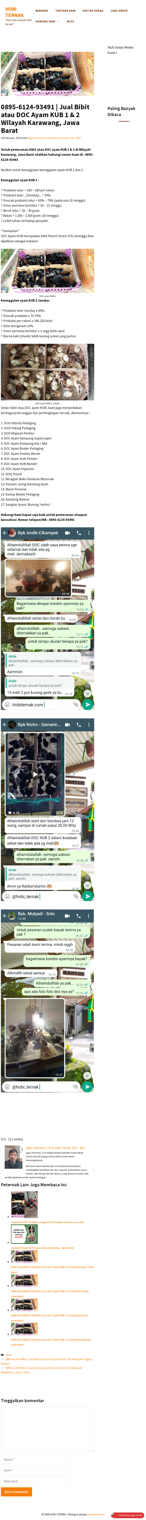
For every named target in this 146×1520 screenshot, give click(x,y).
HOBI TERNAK (14, 12)
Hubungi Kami (45, 21)
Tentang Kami (65, 10)
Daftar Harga (93, 10)
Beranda (42, 10)
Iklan (9, 1355)
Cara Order (119, 10)
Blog (70, 21)
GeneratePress (96, 1514)
